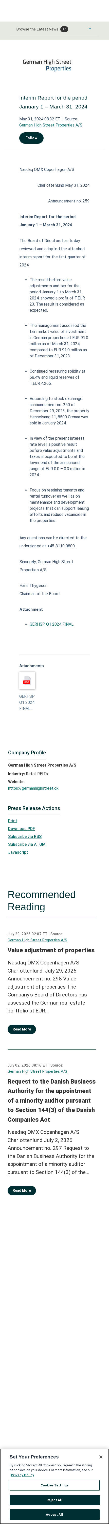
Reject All (54, 1500)
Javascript (18, 852)
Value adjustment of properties (51, 950)
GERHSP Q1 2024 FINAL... (27, 702)
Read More (22, 1029)
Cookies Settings (54, 1485)
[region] (54, 1486)
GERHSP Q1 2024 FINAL (52, 624)
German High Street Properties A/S (50, 125)
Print (12, 820)
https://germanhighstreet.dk (33, 788)
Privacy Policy (22, 1475)
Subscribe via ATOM (27, 844)
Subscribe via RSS (25, 836)
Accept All (54, 1514)
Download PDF (21, 828)
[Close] (100, 1457)
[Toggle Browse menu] (90, 28)
